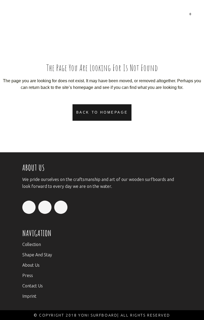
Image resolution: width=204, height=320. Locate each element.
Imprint (29, 296)
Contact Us (32, 285)
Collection (31, 244)
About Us (31, 265)
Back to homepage (102, 112)
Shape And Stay (37, 254)
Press (27, 275)
